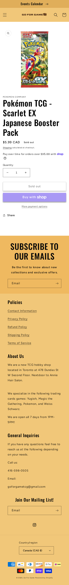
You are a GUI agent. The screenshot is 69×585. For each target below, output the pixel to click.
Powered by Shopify (44, 578)
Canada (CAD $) (32, 550)
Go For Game (29, 578)
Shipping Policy (19, 335)
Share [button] (11, 215)
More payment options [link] (34, 206)
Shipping (7, 147)
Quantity (8, 165)
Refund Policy (17, 327)
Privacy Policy (17, 319)
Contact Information (22, 311)
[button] (5, 15)
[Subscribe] (57, 283)
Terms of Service (19, 343)
